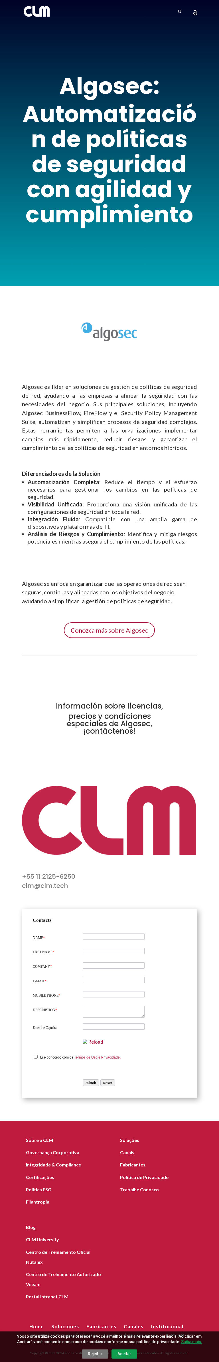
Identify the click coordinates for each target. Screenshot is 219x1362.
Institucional (167, 1326)
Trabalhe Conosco (139, 1189)
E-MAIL (39, 981)
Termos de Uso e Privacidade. (97, 1057)
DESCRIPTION (45, 1010)
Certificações (40, 1177)
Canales (133, 1326)
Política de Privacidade (144, 1177)
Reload (95, 1042)
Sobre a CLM (39, 1140)
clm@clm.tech (45, 885)
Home (36, 1326)
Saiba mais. (191, 1341)
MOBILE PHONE (46, 995)
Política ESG (38, 1189)
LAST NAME (43, 952)
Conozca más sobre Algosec (109, 630)
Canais (127, 1152)
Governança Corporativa (52, 1152)
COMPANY (42, 967)
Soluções (129, 1140)
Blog (31, 1227)
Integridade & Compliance (53, 1164)
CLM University (42, 1239)
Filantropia (37, 1201)
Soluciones (65, 1326)
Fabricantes (132, 1164)
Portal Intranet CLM (47, 1296)
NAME (39, 938)
